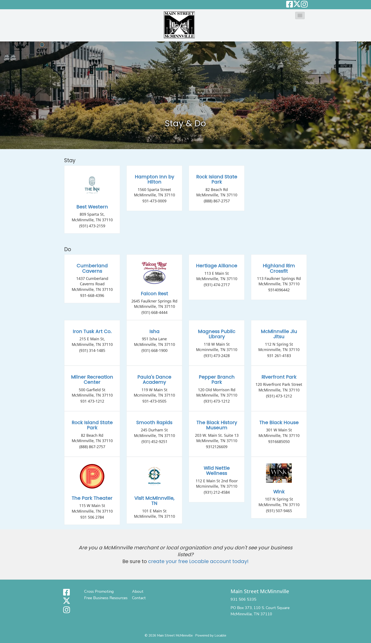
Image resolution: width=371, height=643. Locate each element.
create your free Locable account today (197, 561)
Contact (139, 597)
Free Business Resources (106, 597)
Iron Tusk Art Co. (92, 331)
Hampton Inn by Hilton (154, 179)
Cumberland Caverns (92, 268)
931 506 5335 (243, 599)
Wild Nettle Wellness (217, 471)
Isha (154, 331)
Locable (220, 635)
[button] (300, 15)
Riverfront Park (279, 377)
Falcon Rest (154, 293)
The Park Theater (92, 498)
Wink (279, 491)
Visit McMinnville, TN (154, 501)
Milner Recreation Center (92, 379)
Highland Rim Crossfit (279, 268)
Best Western (92, 206)
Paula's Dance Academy (154, 379)
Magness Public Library (216, 334)
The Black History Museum (216, 425)
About (137, 591)
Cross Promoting (99, 591)
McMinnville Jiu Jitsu (279, 334)
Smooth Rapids (154, 422)
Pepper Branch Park (217, 379)
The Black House (279, 422)
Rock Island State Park (216, 179)
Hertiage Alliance (216, 265)
